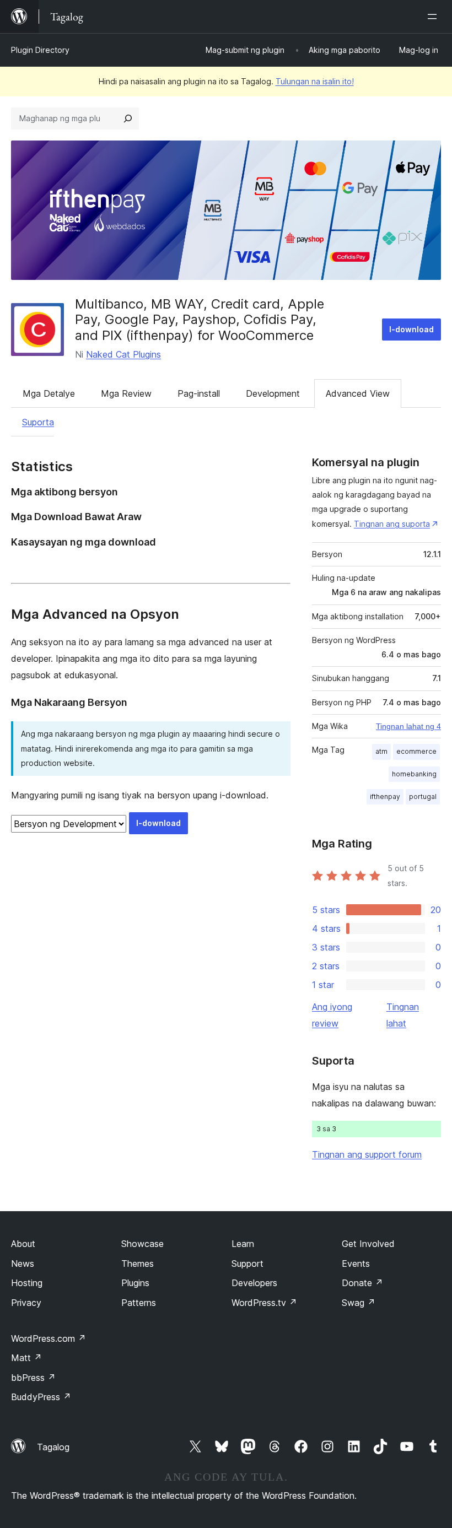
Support (247, 1263)
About (23, 1243)
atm (381, 751)
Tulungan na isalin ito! (315, 81)
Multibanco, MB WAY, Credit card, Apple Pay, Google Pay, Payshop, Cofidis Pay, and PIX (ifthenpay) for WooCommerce (199, 320)
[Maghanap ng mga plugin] (128, 118)
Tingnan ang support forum (367, 1154)
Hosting (26, 1282)
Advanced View (358, 393)
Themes (137, 1263)
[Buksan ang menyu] (434, 16)
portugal (423, 796)
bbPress (33, 1377)
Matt (26, 1357)
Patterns (138, 1302)
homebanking (414, 774)
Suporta (38, 422)
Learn (243, 1243)
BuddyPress (41, 1396)
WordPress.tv (264, 1302)
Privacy (26, 1302)
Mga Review (126, 393)
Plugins (135, 1282)
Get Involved (368, 1243)
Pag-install (198, 393)
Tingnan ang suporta (392, 523)
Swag (358, 1302)
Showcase (142, 1243)
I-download (411, 329)
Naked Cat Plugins (123, 354)
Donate (362, 1282)
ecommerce (416, 751)
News (22, 1263)
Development (273, 393)
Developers (254, 1282)
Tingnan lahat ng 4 (408, 726)
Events (356, 1263)
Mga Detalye (49, 393)
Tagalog (53, 1447)
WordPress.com (48, 1338)
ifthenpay (385, 796)
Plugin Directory (40, 50)
